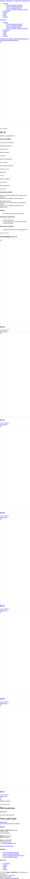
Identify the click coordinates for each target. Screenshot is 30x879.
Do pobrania (6, 11)
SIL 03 (2, 420)
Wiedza (5, 869)
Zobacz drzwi (3, 331)
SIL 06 (2, 699)
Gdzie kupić (3, 19)
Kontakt (5, 17)
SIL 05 (2, 606)
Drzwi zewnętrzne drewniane (14, 5)
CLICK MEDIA (14, 878)
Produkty (5, 3)
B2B (4, 15)
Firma (4, 14)
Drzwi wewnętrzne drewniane (15, 6)
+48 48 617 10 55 (6, 841)
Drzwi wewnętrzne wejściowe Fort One (17, 9)
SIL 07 (2, 792)
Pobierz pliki (3, 811)
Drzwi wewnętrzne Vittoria (14, 8)
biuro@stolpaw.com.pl (10, 843)
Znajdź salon (3, 822)
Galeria (5, 12)
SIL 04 (2, 513)
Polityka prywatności (5, 876)
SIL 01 (2, 327)
